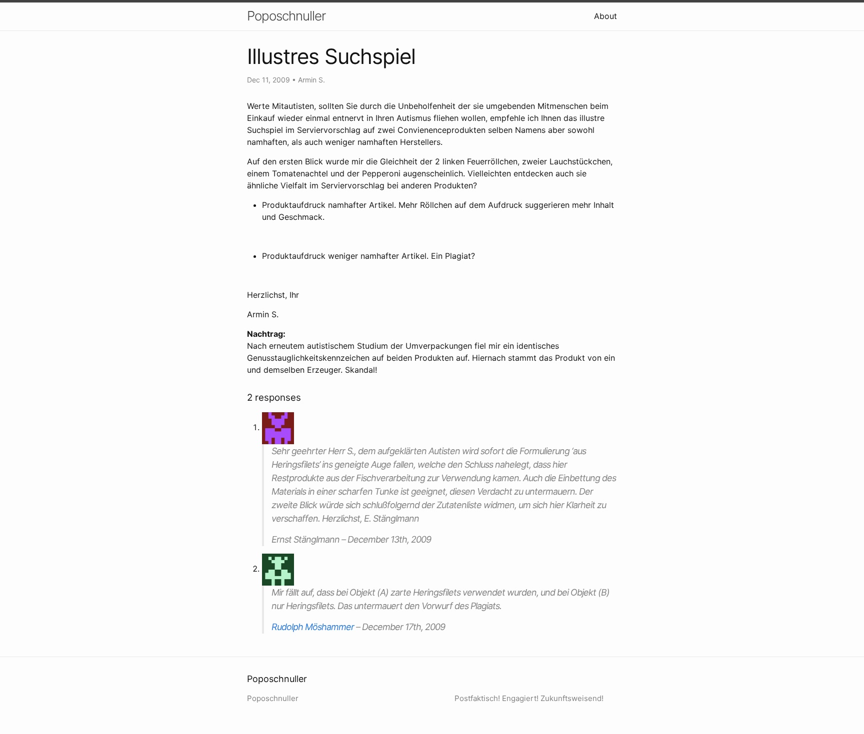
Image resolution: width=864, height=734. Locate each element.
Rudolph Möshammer (313, 627)
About (605, 16)
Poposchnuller (286, 15)
